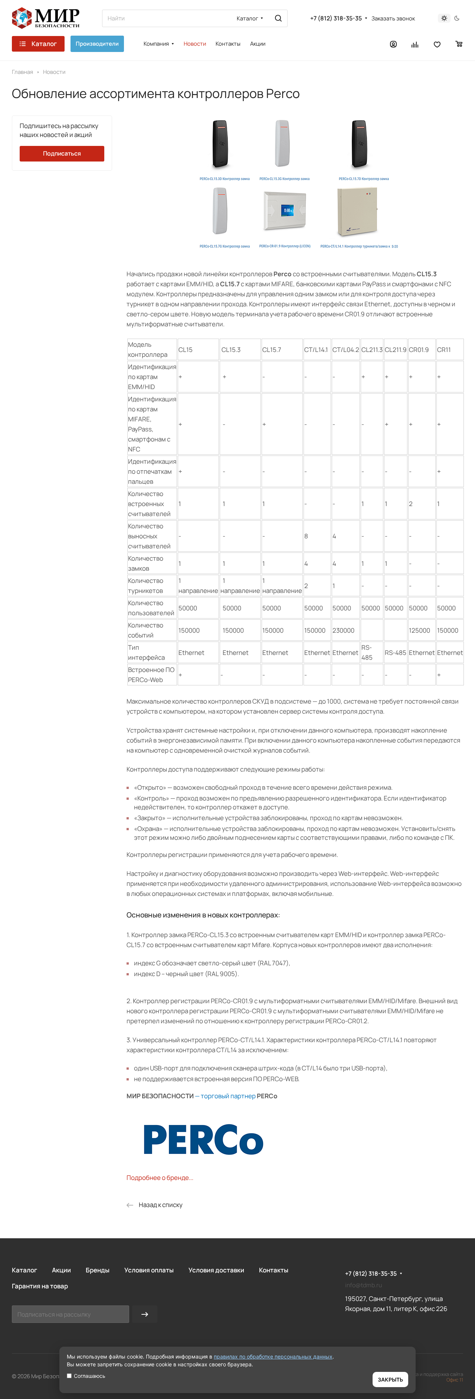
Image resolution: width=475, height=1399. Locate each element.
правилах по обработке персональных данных (273, 1356)
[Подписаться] (144, 1314)
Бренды (97, 1270)
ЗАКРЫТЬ (390, 1379)
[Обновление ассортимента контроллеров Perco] (295, 251)
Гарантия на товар (40, 1286)
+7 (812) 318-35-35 (336, 18)
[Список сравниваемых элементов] (415, 44)
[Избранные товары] (437, 44)
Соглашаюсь (89, 1376)
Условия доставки (216, 1270)
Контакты (273, 1270)
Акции (61, 1270)
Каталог (24, 1270)
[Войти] (393, 44)
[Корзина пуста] (459, 44)
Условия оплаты (149, 1270)
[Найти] (278, 18)
